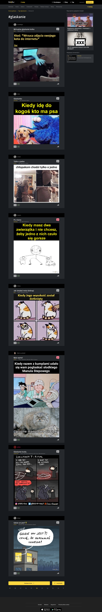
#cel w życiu (36, 453)
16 (26, 588)
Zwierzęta (10, 6)
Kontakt (40, 604)
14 (36, 588)
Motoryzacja (59, 6)
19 (10, 588)
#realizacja (31, 453)
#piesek (26, 524)
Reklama (46, 604)
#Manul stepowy (34, 359)
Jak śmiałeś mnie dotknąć (24, 291)
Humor (17, 6)
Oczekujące (57, 2)
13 (42, 588)
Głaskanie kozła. (20, 452)
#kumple (28, 359)
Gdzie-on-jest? (20, 523)
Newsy (52, 6)
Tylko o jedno (19, 161)
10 (58, 588)
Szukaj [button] (90, 7)
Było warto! (18, 358)
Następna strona (28, 583)
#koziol (22, 453)
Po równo (17, 220)
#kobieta (20, 524)
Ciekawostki (29, 6)
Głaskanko (18, 99)
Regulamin (53, 604)
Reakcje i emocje (45, 6)
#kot (19, 163)
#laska (27, 163)
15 (31, 588)
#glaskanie (20, 31)
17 (20, 588)
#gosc (28, 100)
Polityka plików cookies (63, 604)
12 (47, 588)
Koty (14, 31)
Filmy (66, 2)
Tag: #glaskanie (22, 11)
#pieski (34, 524)
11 (53, 588)
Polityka (36, 6)
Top (73, 2)
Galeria (22, 6)
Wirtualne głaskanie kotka (24, 29)
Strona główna (12, 11)
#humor (19, 292)
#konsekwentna (42, 453)
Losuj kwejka (59, 583)
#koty (23, 31)
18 (15, 588)
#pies (21, 100)
